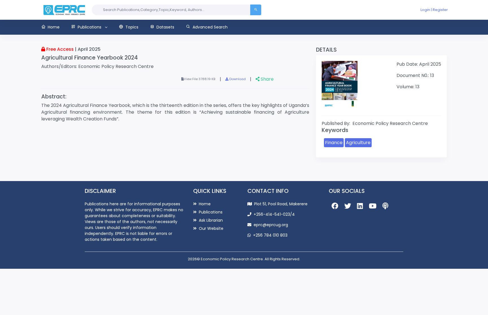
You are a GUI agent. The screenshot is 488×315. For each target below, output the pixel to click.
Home (204, 204)
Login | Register (434, 9)
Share (267, 79)
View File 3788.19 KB (199, 79)
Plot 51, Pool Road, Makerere (281, 204)
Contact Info (268, 191)
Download (237, 79)
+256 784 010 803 (270, 235)
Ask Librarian (210, 220)
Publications (210, 212)
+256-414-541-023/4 (274, 214)
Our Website (210, 228)
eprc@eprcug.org (271, 225)
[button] (53, 27)
